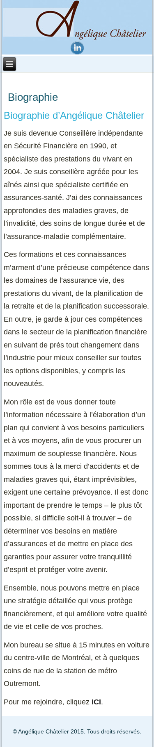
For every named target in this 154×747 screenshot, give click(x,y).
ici (96, 702)
